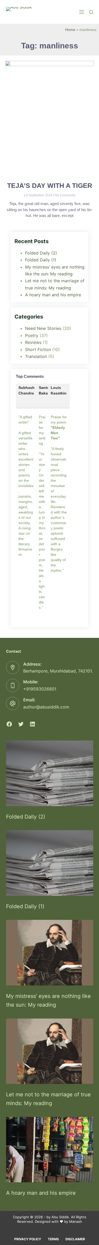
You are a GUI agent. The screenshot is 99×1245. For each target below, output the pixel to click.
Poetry (31, 335)
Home (70, 30)
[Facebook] (9, 724)
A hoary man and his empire (53, 294)
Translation (36, 356)
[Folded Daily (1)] (49, 863)
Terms (53, 1239)
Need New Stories (43, 328)
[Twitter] (21, 724)
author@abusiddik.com (46, 707)
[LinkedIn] (32, 724)
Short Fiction (38, 349)
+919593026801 (39, 689)
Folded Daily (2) (41, 253)
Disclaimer (75, 1239)
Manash (75, 1221)
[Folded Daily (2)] (49, 773)
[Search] (91, 12)
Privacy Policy (27, 1239)
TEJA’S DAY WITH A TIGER (49, 185)
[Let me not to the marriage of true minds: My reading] (49, 1051)
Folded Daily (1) (40, 259)
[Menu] (81, 12)
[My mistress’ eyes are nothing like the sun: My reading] (49, 952)
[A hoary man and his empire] (49, 1150)
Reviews (33, 342)
